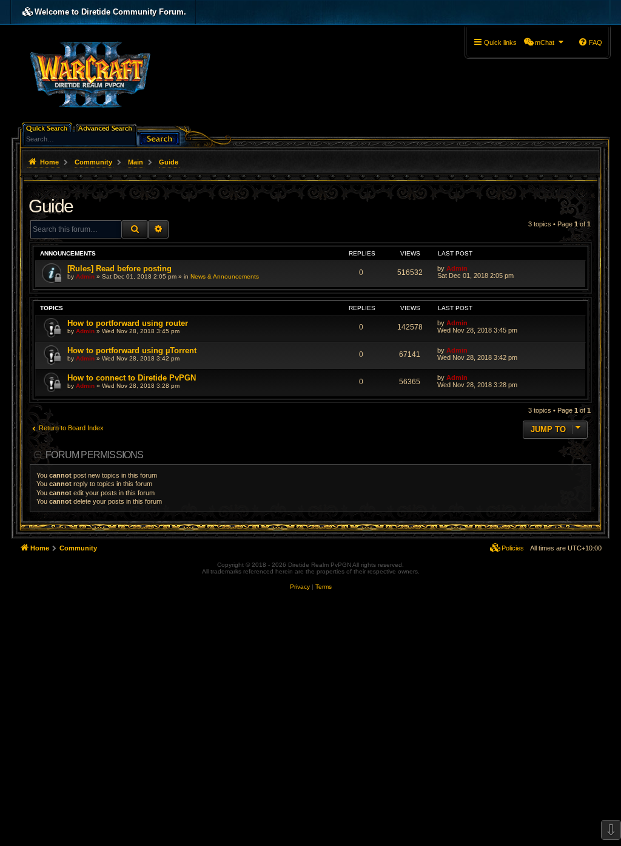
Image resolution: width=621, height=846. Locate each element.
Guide (51, 206)
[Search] (159, 137)
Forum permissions (94, 455)
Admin (85, 276)
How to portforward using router (127, 323)
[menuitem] (544, 42)
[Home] (90, 73)
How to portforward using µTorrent (131, 350)
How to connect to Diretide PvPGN (131, 377)
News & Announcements (224, 276)
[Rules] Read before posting (119, 268)
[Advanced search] (107, 127)
